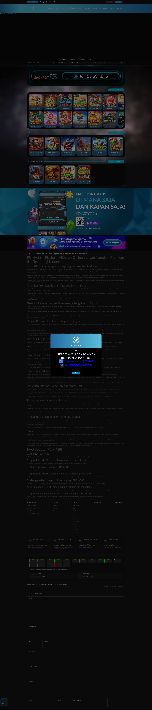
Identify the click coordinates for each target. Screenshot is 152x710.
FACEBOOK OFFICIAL (78, 365)
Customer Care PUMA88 (78, 361)
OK (76, 373)
